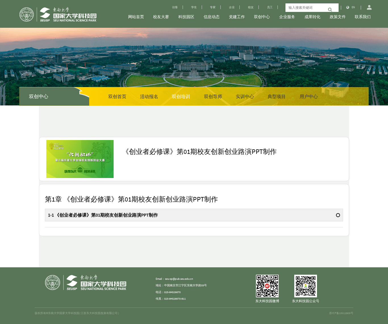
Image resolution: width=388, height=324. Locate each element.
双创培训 (181, 96)
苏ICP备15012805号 (341, 313)
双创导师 (213, 96)
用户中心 (309, 96)
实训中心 (245, 96)
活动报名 (149, 96)
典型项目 (277, 96)
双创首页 (117, 96)
